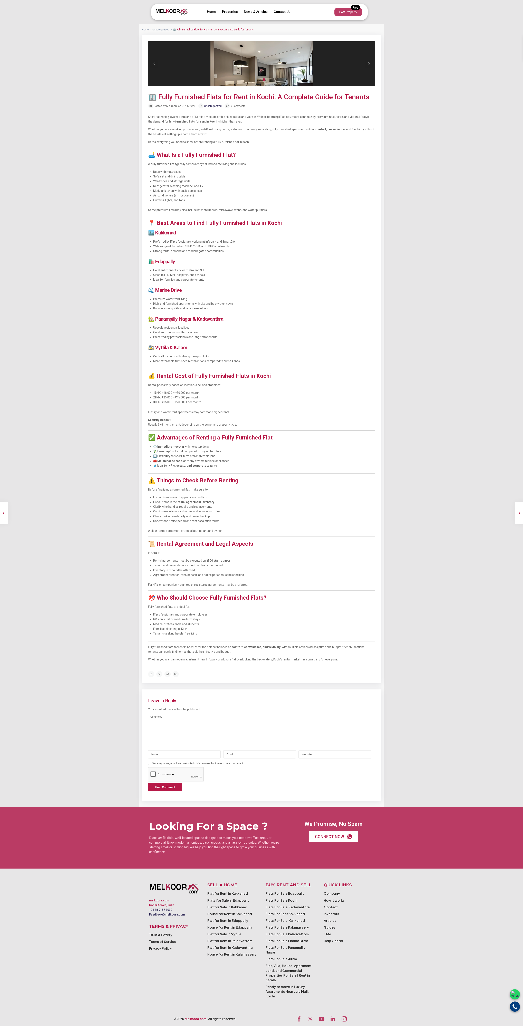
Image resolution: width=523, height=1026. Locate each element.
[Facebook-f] (299, 1019)
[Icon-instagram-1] (344, 1019)
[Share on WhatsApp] (167, 674)
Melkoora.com (196, 1019)
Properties (230, 12)
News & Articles (256, 12)
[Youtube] (321, 1019)
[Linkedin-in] (333, 1019)
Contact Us (282, 12)
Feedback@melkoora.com (167, 914)
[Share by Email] (176, 674)
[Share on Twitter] (159, 674)
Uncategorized (160, 29)
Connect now (329, 836)
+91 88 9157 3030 (160, 909)
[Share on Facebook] (151, 674)
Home (211, 12)
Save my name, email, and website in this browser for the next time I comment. (198, 763)
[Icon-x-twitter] (310, 1019)
